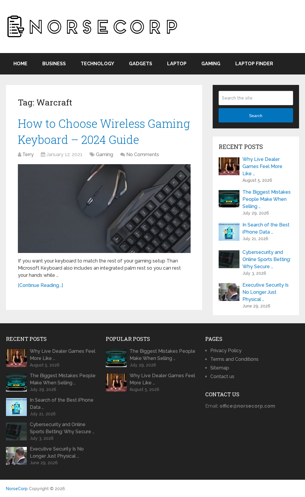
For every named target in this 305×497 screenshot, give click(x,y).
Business (54, 63)
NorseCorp (17, 488)
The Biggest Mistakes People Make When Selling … (266, 199)
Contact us (222, 376)
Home (20, 63)
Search (255, 115)
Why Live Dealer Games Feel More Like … (262, 166)
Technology (97, 63)
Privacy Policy (226, 350)
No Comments (142, 154)
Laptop (176, 63)
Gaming (210, 63)
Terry (28, 154)
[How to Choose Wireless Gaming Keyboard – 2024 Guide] (104, 208)
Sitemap (219, 368)
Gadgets (140, 63)
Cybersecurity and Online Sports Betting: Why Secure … (266, 259)
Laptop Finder (254, 63)
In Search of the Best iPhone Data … (266, 228)
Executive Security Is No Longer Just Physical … (265, 292)
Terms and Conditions (234, 359)
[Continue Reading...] (40, 285)
